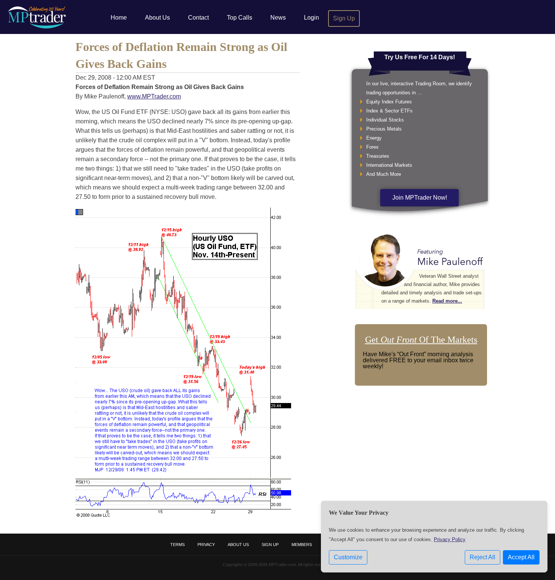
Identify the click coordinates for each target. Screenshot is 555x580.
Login (311, 17)
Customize (348, 557)
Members (301, 544)
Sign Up (344, 18)
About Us (157, 17)
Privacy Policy (450, 539)
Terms (177, 544)
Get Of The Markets (421, 340)
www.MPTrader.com (154, 96)
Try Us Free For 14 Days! (419, 57)
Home (119, 17)
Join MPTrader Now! (419, 197)
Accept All (521, 557)
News (278, 17)
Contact (198, 17)
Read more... (447, 301)
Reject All (482, 557)
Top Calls (239, 17)
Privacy (206, 544)
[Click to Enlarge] (183, 515)
